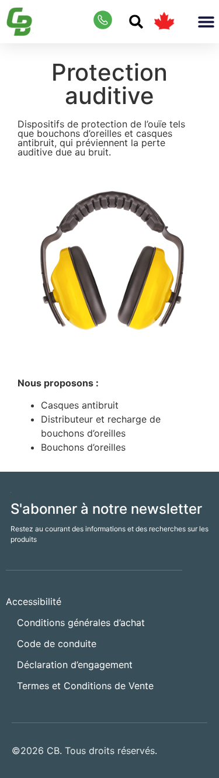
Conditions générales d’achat (81, 622)
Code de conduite (56, 643)
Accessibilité (33, 601)
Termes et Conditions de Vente (85, 685)
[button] (136, 21)
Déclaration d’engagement (75, 664)
